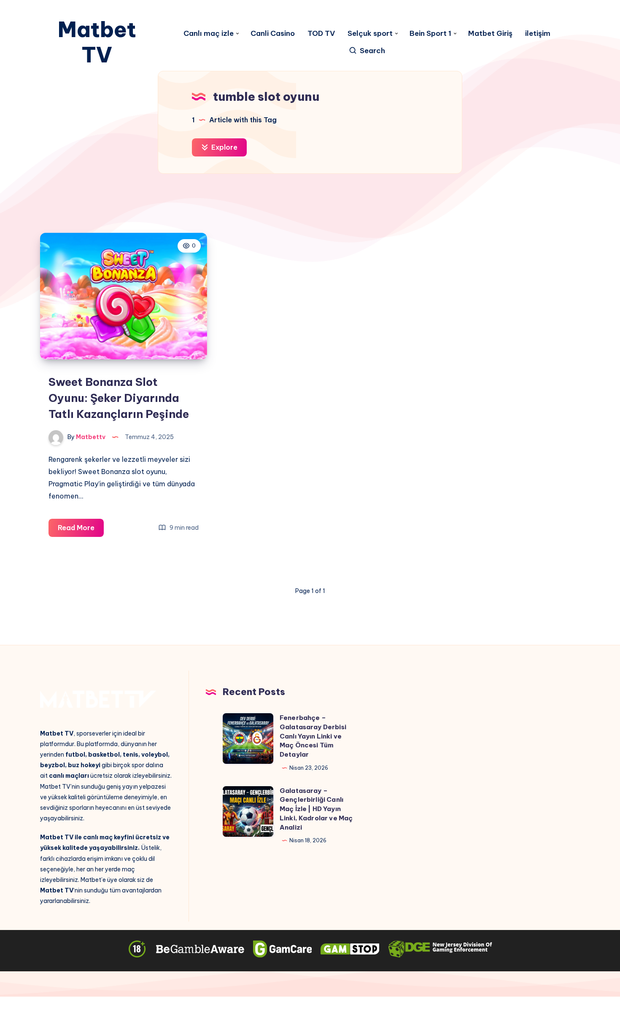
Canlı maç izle (208, 33)
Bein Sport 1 (430, 33)
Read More (81, 530)
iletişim (537, 33)
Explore (223, 147)
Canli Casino (273, 33)
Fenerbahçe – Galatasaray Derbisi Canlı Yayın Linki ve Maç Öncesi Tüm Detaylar (313, 736)
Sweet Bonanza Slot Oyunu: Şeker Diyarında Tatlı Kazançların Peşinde (119, 398)
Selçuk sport (370, 33)
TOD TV (321, 33)
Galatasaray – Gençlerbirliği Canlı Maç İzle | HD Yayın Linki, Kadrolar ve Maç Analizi (316, 809)
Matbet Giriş (490, 33)
